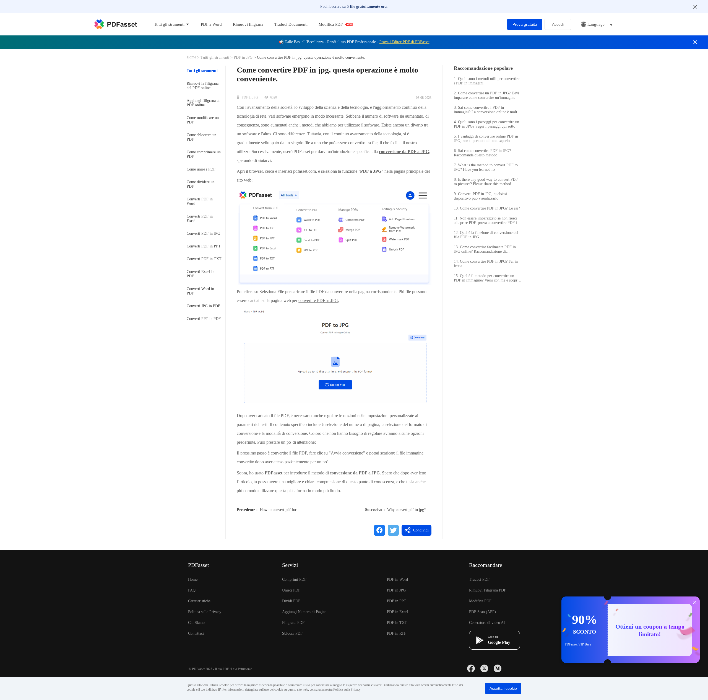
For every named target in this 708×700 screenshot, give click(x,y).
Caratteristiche (199, 601)
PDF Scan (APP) (482, 612)
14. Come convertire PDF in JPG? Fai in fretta (486, 263)
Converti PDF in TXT (204, 259)
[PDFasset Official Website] (115, 24)
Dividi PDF (291, 601)
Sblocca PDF (292, 633)
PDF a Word (211, 24)
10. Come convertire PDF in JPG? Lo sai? (487, 208)
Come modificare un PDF (203, 120)
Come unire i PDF (201, 169)
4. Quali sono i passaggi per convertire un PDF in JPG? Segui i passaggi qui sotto (486, 124)
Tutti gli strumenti (215, 57)
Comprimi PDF (294, 579)
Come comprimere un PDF (204, 154)
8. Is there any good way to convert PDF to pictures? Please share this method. (486, 181)
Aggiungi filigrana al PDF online (203, 103)
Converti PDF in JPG (203, 233)
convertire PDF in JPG (318, 300)
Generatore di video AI (487, 623)
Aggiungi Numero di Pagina (304, 612)
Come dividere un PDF (201, 184)
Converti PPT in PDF (204, 319)
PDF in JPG (243, 57)
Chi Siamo (196, 623)
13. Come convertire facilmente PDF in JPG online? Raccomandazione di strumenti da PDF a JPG (485, 249)
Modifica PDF (331, 24)
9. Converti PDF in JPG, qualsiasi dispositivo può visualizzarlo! (480, 196)
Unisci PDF (291, 590)
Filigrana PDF (293, 623)
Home (192, 57)
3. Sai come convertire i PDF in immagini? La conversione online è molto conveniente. (486, 109)
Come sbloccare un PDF (201, 137)
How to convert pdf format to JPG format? (293, 510)
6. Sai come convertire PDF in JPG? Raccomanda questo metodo (482, 153)
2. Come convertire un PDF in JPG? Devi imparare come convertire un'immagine (486, 95)
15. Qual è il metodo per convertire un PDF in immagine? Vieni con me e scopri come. (486, 278)
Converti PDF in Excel (200, 218)
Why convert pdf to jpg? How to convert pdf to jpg (427, 510)
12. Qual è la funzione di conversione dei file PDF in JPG (486, 235)
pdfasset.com (304, 171)
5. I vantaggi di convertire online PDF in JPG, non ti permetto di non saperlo (486, 138)
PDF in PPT (396, 601)
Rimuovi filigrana (248, 24)
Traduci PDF (479, 579)
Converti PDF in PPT (204, 246)
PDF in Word (397, 579)
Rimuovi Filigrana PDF (487, 590)
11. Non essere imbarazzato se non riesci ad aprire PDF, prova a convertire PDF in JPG (486, 220)
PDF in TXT (397, 623)
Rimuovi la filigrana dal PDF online (202, 85)
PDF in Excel (397, 612)
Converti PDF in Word (200, 201)
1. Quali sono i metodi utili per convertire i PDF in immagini (486, 81)
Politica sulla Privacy (204, 612)
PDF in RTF (396, 633)
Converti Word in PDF (200, 291)
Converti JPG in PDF (203, 306)
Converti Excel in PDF (200, 274)
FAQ (192, 590)
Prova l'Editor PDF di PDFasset (404, 42)
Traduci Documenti (291, 24)
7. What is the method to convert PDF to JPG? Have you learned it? (486, 167)
